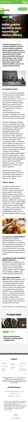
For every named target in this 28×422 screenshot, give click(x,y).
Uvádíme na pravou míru (22, 369)
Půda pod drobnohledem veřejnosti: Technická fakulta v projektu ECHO (13, 338)
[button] (2, 12)
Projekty (13, 331)
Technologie (22, 363)
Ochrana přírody (12, 368)
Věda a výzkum (4, 369)
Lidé (11, 16)
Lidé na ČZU (5, 366)
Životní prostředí (12, 364)
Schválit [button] (15, 414)
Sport (20, 366)
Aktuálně (5, 16)
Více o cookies (16, 418)
